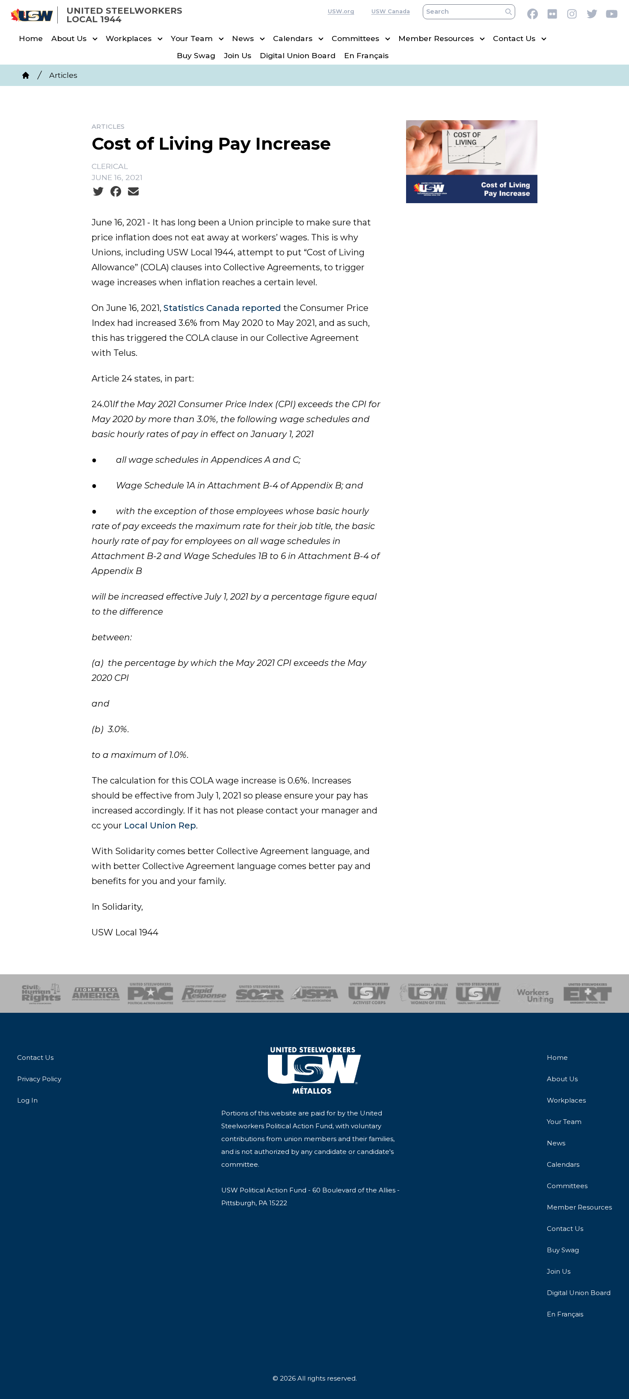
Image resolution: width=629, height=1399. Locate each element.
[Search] (508, 11)
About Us (68, 38)
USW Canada (390, 12)
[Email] (133, 191)
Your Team (192, 38)
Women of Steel (424, 993)
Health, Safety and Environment (478, 993)
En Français (366, 55)
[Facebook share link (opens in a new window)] (115, 191)
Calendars (292, 38)
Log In (27, 1100)
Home (31, 38)
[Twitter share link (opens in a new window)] (98, 191)
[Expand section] (95, 39)
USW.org (341, 12)
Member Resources (436, 38)
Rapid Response (205, 993)
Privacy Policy (39, 1079)
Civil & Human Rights (41, 993)
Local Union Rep (160, 825)
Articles (63, 75)
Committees (355, 38)
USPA (315, 993)
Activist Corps (369, 993)
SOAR (260, 993)
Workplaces (128, 38)
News (243, 38)
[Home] (25, 75)
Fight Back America (96, 993)
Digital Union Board (297, 55)
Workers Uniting (533, 993)
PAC (150, 993)
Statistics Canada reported (222, 308)
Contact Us (514, 38)
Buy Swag (196, 55)
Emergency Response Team (588, 993)
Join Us (237, 55)
